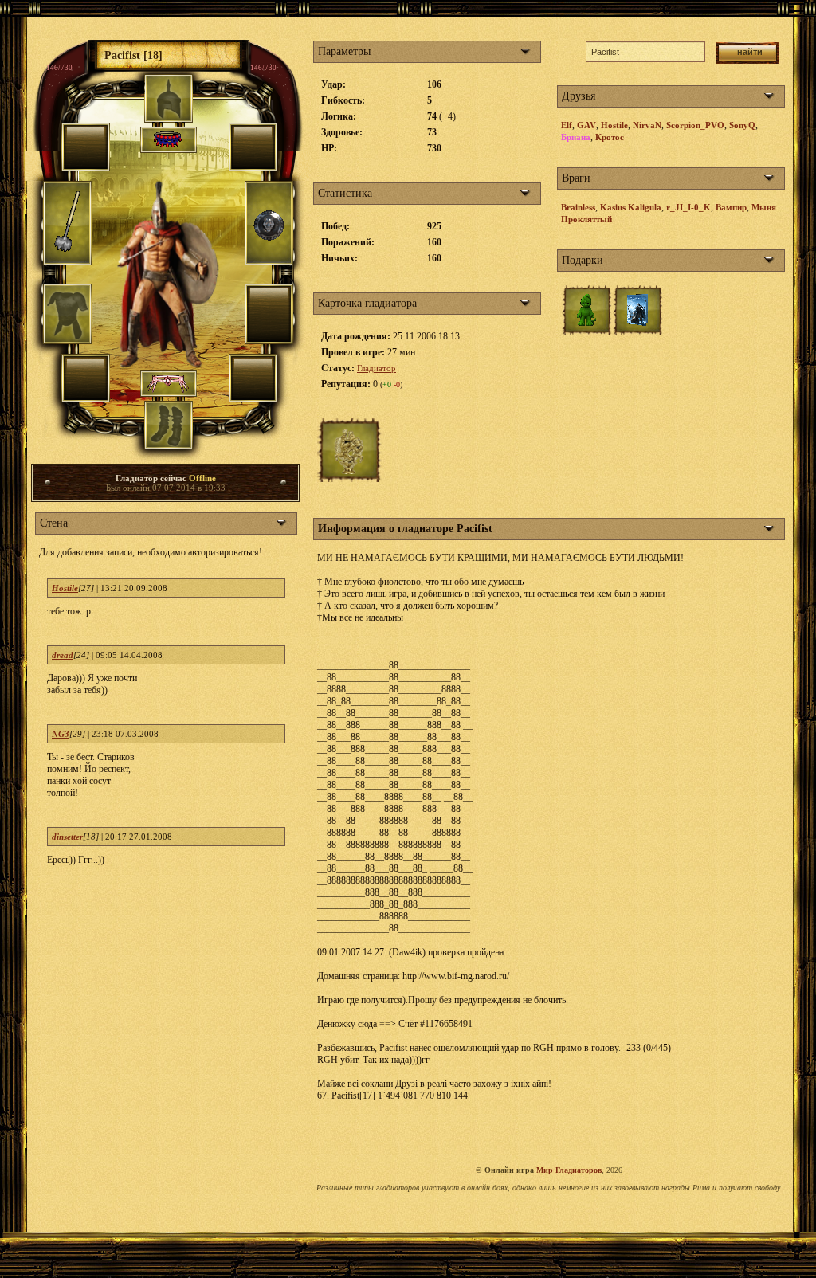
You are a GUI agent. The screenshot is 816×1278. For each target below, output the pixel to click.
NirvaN (647, 125)
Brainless (578, 207)
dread (62, 655)
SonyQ (742, 125)
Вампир (731, 207)
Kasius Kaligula (630, 207)
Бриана (575, 137)
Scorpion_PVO (695, 125)
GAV (586, 125)
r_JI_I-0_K (688, 207)
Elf (566, 125)
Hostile (65, 588)
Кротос (609, 137)
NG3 (60, 734)
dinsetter (67, 836)
